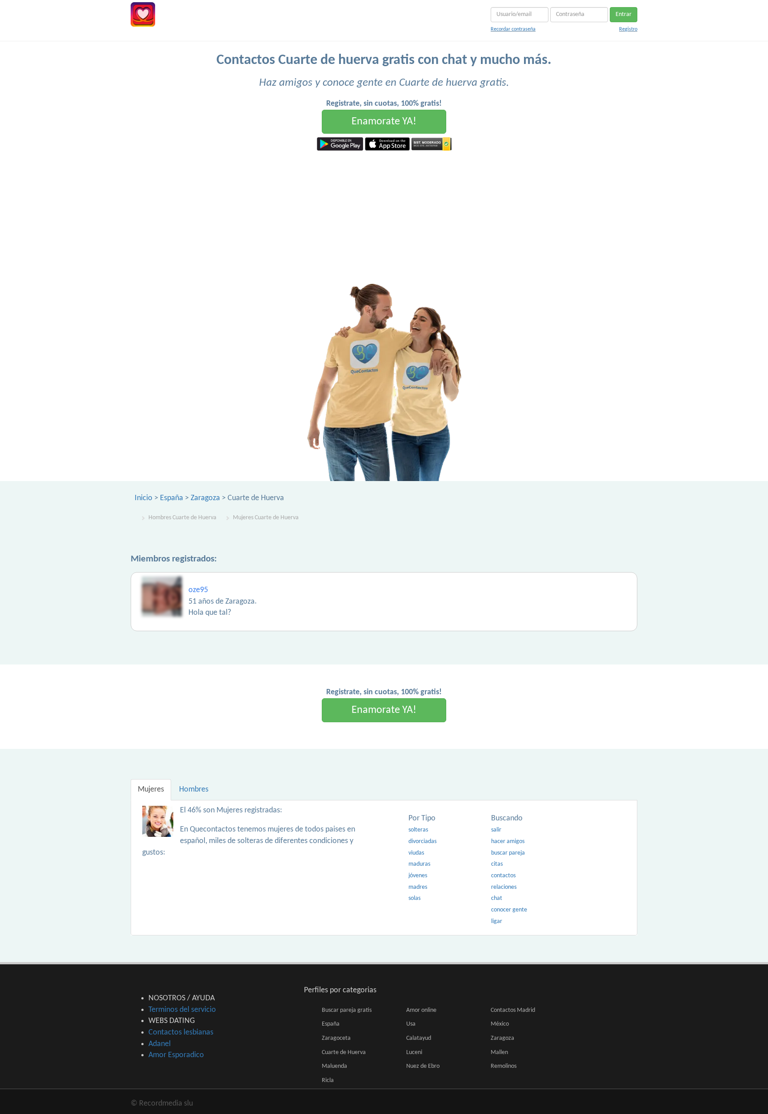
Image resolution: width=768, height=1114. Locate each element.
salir (496, 830)
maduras (419, 864)
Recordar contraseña (513, 29)
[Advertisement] (384, 217)
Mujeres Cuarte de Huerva (266, 517)
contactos (503, 875)
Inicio (143, 498)
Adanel (159, 1044)
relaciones (503, 887)
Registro (628, 29)
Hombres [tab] (193, 789)
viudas (416, 853)
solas (414, 898)
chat (496, 898)
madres (417, 887)
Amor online (421, 1010)
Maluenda (334, 1066)
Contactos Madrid (513, 1010)
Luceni (414, 1052)
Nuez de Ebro (423, 1066)
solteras (418, 830)
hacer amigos (507, 841)
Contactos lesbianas (180, 1032)
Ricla (328, 1080)
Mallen (499, 1052)
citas (497, 864)
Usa (411, 1024)
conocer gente (509, 910)
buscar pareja (508, 853)
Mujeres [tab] (151, 789)
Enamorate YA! (384, 121)
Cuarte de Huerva (344, 1052)
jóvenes (417, 875)
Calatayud (418, 1038)
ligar (496, 921)
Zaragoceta (336, 1038)
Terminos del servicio (182, 1010)
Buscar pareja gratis (347, 1010)
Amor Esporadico (176, 1055)
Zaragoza (205, 498)
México (500, 1024)
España (171, 498)
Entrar (624, 14)
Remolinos (503, 1066)
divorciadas (422, 841)
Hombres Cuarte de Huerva (182, 517)
